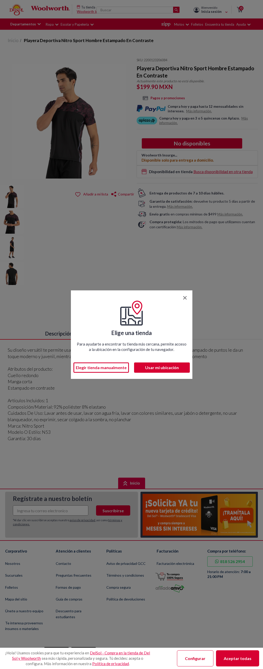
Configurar (195, 658)
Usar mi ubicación (162, 367)
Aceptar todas (237, 658)
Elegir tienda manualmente (101, 367)
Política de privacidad (110, 663)
